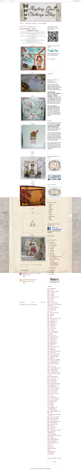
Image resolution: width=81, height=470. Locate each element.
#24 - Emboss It (51, 327)
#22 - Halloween (51, 324)
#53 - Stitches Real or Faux (53, 367)
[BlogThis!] (37, 264)
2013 (50, 242)
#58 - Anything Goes (52, 376)
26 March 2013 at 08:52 (34, 273)
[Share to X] (38, 264)
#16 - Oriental (50, 315)
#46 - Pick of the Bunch (53, 355)
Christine (51, 209)
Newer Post (22, 302)
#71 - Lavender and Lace (52, 397)
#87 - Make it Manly (52, 422)
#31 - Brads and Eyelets (52, 336)
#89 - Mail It (26, 266)
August (51, 246)
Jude (24, 279)
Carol (50, 206)
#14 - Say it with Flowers (53, 312)
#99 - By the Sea (51, 441)
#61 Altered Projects (52, 380)
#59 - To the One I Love (53, 377)
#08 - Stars (50, 298)
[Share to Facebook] (39, 264)
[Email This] (36, 264)
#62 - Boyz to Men (52, 382)
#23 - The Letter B (51, 325)
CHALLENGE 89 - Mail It (55, 256)
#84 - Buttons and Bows (53, 418)
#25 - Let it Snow (51, 328)
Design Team (50, 444)
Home (32, 302)
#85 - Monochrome (52, 419)
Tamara (50, 219)
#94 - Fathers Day (51, 434)
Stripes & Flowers (51, 451)
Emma (50, 211)
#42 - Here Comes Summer (53, 351)
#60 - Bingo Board (51, 379)
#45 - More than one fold (53, 353)
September (52, 245)
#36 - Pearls (50, 345)
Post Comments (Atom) (31, 304)
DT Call (49, 445)
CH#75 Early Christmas (52, 442)
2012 (50, 270)
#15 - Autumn (50, 314)
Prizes (48, 449)
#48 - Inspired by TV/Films (53, 359)
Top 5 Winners (50, 454)
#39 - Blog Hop (51, 348)
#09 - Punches (51, 299)
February (52, 267)
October (52, 243)
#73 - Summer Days (52, 400)
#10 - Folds (50, 301)
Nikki (33, 212)
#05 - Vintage (50, 294)
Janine (32, 155)
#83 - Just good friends (53, 416)
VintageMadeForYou (54, 282)
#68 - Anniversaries (52, 391)
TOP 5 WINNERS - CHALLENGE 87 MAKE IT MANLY (53, 264)
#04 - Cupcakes (51, 292)
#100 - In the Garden (52, 302)
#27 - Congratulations (52, 331)
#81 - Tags (49, 412)
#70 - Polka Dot (51, 395)
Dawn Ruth (25, 273)
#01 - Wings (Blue (51, 288)
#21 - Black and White (52, 322)
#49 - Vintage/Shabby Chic (53, 360)
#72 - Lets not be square (53, 398)
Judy (33, 184)
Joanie (50, 214)
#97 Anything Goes (52, 438)
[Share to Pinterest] (41, 264)
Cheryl (50, 207)
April (51, 253)
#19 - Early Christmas (52, 319)
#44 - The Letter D (51, 352)
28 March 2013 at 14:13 (31, 279)
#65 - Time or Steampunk (53, 387)
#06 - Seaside (50, 295)
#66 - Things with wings (53, 389)
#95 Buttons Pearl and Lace (53, 435)
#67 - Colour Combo (52, 390)
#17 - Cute (49, 317)
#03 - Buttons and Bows (53, 291)
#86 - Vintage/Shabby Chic (53, 421)
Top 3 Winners (50, 452)
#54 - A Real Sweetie (52, 369)
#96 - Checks (50, 436)
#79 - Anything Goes (52, 409)
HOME (21, 23)
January (52, 268)
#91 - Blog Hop (50, 428)
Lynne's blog (52, 216)
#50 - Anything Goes (52, 362)
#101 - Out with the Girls (53, 306)
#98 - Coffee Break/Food (53, 439)
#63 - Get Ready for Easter (53, 383)
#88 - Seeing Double (52, 424)
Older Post (43, 302)
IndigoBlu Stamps (51, 448)
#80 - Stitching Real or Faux (54, 411)
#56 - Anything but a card (53, 372)
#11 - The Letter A (51, 308)
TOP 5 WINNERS (42, 23)
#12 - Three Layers (51, 309)
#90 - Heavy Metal (51, 427)
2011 (50, 272)
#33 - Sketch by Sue (52, 339)
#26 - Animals (50, 329)
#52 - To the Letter (52, 366)
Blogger (48, 468)
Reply (24, 276)
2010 (50, 274)
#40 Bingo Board (51, 349)
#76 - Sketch (50, 404)
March (51, 255)
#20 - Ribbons (50, 321)
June (51, 250)
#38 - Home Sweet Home (53, 346)
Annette (50, 204)
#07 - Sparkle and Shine (53, 297)
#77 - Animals (50, 405)
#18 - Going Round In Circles (54, 318)
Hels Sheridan (50, 446)
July (51, 248)
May (51, 251)
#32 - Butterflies (51, 338)
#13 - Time (49, 311)
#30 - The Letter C (51, 335)
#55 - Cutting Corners (52, 370)
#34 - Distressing (51, 341)
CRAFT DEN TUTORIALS (31, 23)
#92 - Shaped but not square (54, 429)
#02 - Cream (50, 289)
